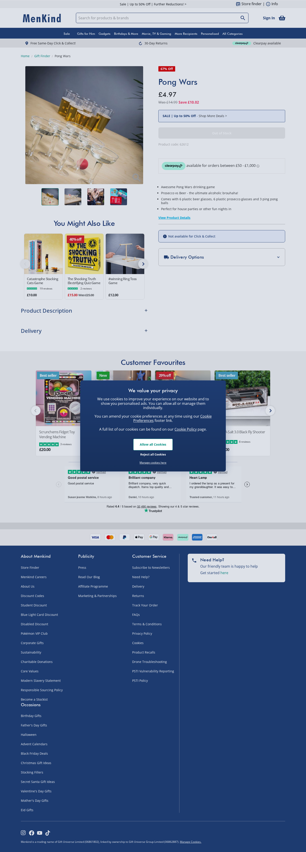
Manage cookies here (153, 462)
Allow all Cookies (153, 444)
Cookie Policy (186, 429)
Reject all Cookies (153, 454)
